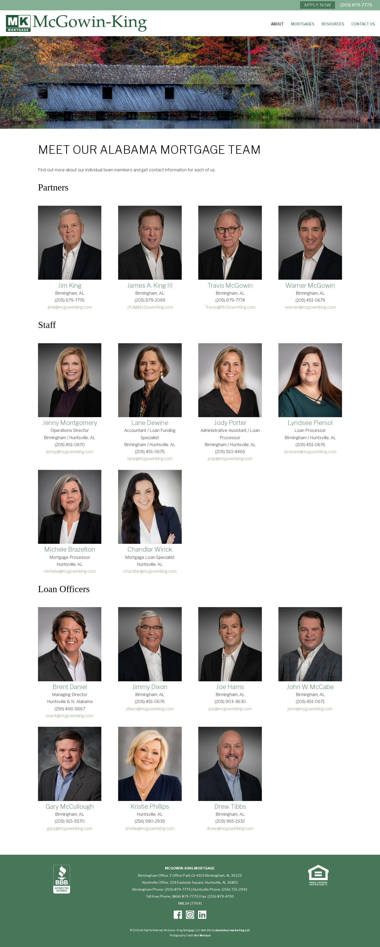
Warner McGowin (310, 285)
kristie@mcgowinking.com (150, 828)
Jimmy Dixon (150, 687)
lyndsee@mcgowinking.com (310, 451)
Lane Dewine (149, 422)
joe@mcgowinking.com (230, 708)
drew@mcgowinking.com (230, 828)
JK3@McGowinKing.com (150, 307)
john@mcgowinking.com (310, 708)
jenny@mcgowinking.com (69, 451)
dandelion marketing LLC (232, 930)
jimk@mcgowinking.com (70, 307)
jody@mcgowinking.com (230, 458)
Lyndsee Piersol (310, 422)
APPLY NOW (317, 5)
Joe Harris (230, 687)
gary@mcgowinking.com (69, 828)
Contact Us (363, 24)
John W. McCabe (310, 687)
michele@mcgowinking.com (70, 571)
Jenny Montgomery (69, 422)
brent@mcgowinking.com (69, 715)
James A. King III (150, 285)
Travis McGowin (230, 285)
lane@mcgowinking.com (149, 458)
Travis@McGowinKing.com (230, 307)
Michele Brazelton (69, 549)
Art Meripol (202, 935)
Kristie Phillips (150, 806)
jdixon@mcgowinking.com (150, 708)
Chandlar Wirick (149, 549)
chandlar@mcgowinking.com (150, 571)
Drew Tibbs (230, 806)
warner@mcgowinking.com (310, 307)
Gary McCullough (69, 806)
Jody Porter (230, 422)
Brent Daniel (69, 687)
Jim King (69, 285)
